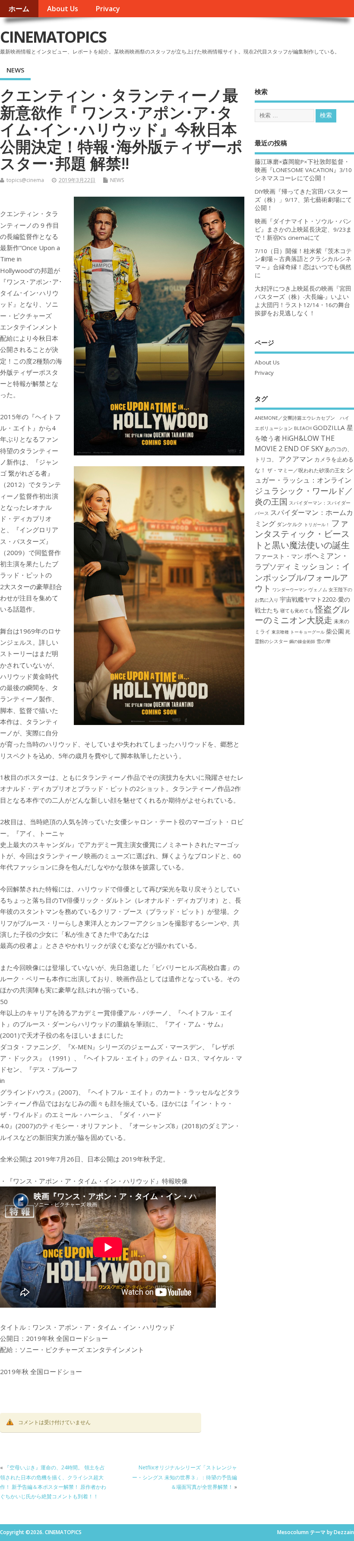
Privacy (107, 8)
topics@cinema (25, 180)
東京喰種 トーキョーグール (298, 632)
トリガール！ (317, 524)
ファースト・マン (279, 556)
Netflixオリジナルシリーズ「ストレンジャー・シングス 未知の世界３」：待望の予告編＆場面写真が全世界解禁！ (184, 1477)
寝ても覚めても (296, 611)
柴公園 (335, 631)
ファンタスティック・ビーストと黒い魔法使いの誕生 (302, 534)
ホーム (19, 8)
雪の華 (323, 641)
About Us (62, 8)
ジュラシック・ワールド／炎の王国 (304, 496)
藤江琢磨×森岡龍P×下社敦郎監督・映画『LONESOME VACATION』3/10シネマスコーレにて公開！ (303, 170)
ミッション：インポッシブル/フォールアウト (302, 577)
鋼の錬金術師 (302, 641)
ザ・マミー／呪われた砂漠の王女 (306, 470)
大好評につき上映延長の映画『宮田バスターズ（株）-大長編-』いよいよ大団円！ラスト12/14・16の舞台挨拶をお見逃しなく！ (303, 301)
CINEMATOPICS (53, 36)
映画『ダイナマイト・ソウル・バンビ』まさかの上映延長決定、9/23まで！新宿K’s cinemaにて (303, 229)
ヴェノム (317, 590)
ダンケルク (290, 524)
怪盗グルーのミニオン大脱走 (302, 614)
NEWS (15, 70)
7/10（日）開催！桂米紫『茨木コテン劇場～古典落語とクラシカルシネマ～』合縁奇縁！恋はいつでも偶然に (303, 263)
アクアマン (295, 459)
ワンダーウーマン (289, 590)
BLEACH (303, 428)
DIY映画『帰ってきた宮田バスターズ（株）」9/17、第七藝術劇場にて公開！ (303, 200)
